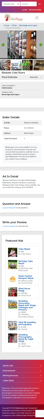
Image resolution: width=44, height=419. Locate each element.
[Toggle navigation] (36, 17)
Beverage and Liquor (28, 25)
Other (14, 25)
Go (39, 4)
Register (12, 208)
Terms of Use (21, 415)
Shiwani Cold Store (31, 123)
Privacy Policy (32, 415)
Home (6, 25)
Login (24, 10)
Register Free (35, 10)
